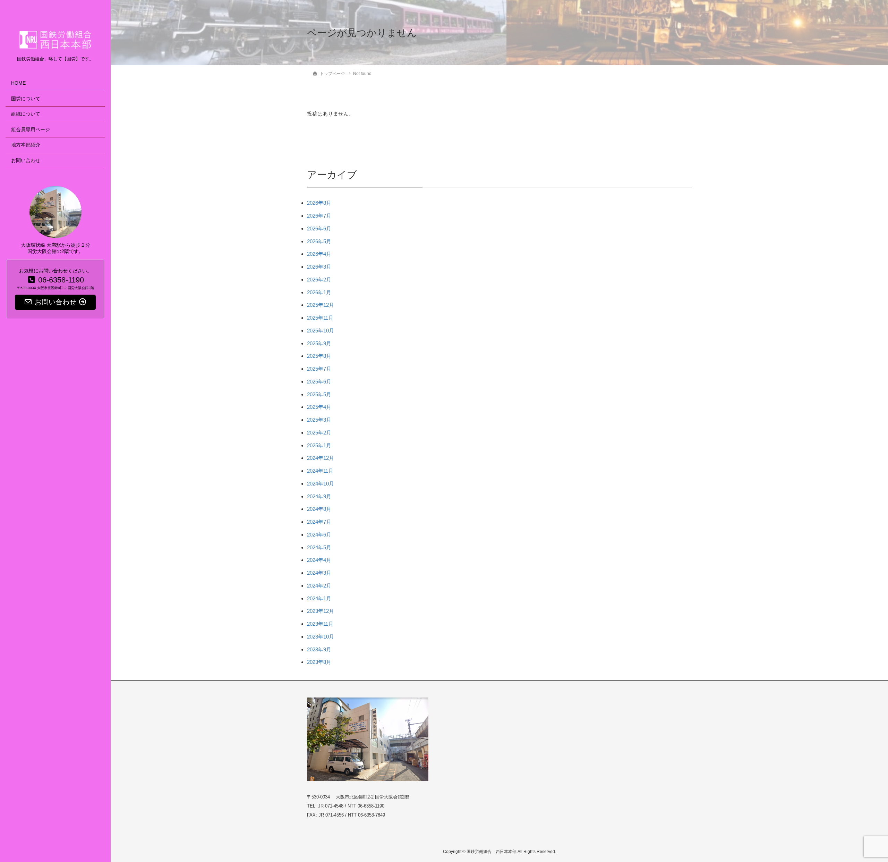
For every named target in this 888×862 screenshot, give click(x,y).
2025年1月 (319, 445)
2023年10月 (320, 637)
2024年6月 (319, 535)
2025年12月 (320, 305)
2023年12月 (320, 611)
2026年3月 (319, 267)
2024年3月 (319, 573)
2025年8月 (319, 356)
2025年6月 (319, 381)
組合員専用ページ (30, 129)
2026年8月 (319, 203)
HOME (18, 83)
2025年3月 (319, 420)
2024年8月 (319, 509)
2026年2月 (319, 279)
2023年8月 (319, 662)
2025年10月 (320, 330)
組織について (25, 114)
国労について (25, 98)
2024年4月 (319, 560)
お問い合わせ (25, 160)
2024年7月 (319, 522)
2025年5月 (319, 394)
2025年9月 (319, 343)
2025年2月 (319, 433)
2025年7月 (319, 369)
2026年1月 (319, 292)
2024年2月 (319, 586)
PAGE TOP (861, 829)
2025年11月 (320, 318)
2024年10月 (320, 484)
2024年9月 (319, 496)
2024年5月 (319, 547)
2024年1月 (319, 598)
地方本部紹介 (25, 144)
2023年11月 (320, 624)
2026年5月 (319, 241)
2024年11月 (320, 471)
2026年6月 (319, 228)
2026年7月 (319, 216)
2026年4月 (319, 254)
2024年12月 (320, 458)
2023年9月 (319, 649)
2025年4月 (319, 407)
